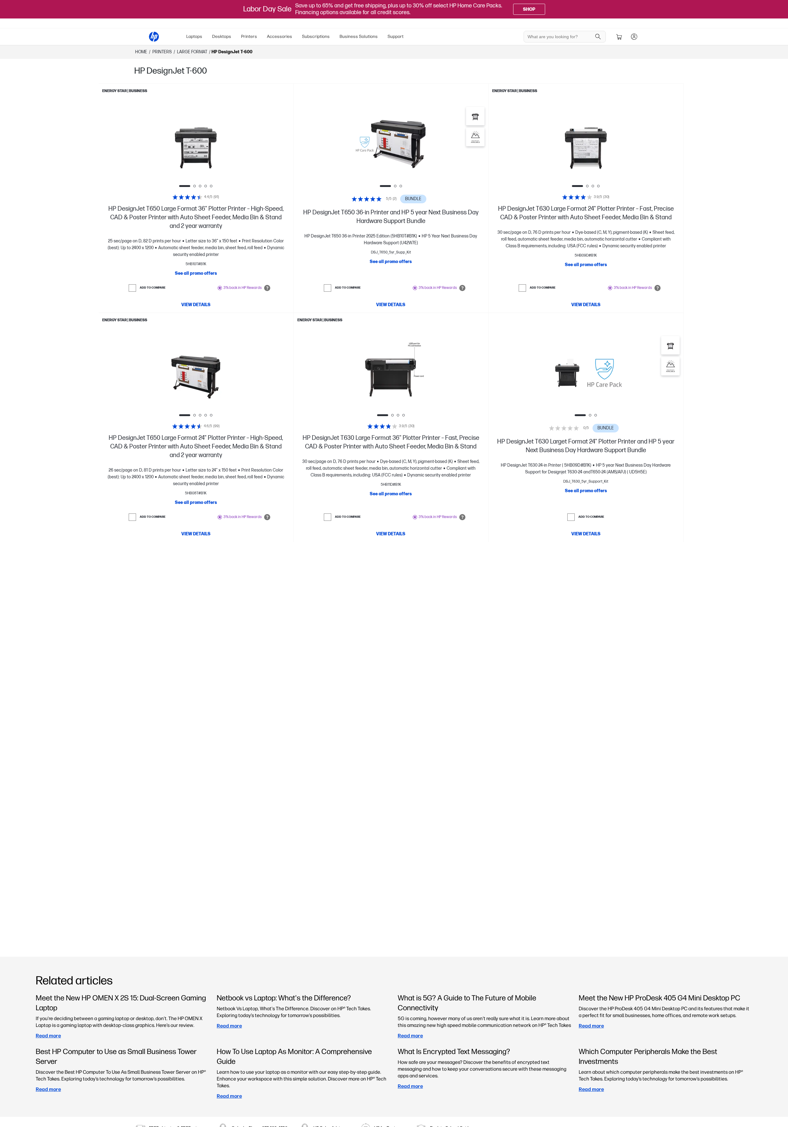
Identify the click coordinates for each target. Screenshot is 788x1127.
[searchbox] (560, 36)
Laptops (194, 36)
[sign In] (634, 36)
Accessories (279, 36)
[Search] (598, 36)
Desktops (221, 36)
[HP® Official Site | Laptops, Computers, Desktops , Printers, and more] (154, 36)
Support (396, 36)
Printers (249, 36)
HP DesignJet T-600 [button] (231, 52)
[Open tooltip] (267, 288)
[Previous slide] (157, 143)
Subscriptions (316, 36)
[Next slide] (234, 143)
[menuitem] (194, 36)
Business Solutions (359, 36)
